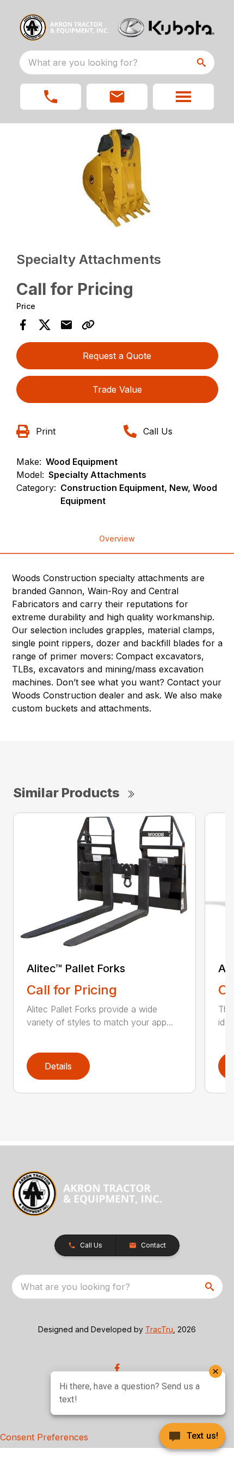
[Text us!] (192, 1437)
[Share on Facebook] (22, 324)
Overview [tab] (117, 538)
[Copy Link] (88, 324)
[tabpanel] (117, 179)
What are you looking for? (83, 62)
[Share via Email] (66, 324)
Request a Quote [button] (117, 355)
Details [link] (58, 1066)
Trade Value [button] (117, 389)
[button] (51, 96)
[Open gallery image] (117, 178)
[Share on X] (44, 324)
